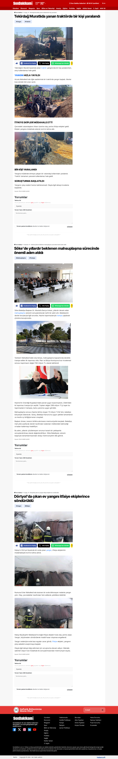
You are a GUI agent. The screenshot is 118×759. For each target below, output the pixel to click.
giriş (32, 202)
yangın (49, 550)
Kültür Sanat (87, 8)
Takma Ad (18, 200)
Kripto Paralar (80, 725)
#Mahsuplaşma (21, 258)
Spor (38, 8)
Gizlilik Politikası (65, 720)
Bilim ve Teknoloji (48, 8)
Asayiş (58, 8)
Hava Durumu (95, 717)
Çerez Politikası (64, 728)
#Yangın (18, 21)
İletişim (61, 725)
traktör (44, 68)
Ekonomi (24, 8)
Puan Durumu (95, 723)
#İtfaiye (27, 506)
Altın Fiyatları (79, 720)
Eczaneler (93, 725)
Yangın (19, 75)
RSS (16, 757)
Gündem (16, 8)
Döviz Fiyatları (79, 723)
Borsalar (78, 717)
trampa (59, 316)
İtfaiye (54, 641)
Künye (61, 723)
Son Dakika (19, 12)
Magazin (32, 8)
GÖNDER (69, 227)
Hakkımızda (63, 717)
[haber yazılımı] (101, 757)
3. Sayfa (96, 8)
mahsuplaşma (20, 313)
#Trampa (32, 258)
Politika (72, 8)
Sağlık (79, 8)
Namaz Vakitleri (95, 720)
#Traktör (27, 21)
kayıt (42, 202)
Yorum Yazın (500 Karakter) (23, 210)
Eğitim (65, 8)
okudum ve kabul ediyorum (33, 226)
